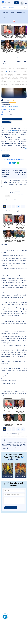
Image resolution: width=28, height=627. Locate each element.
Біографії (6, 12)
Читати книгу (6, 155)
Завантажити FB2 (7, 121)
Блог (12, 12)
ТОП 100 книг (21, 12)
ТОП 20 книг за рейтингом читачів (14, 18)
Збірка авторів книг (14, 15)
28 (18, 206)
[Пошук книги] (25, 7)
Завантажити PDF (7, 118)
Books (8, 3)
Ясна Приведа (19, 69)
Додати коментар (11, 508)
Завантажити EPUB (17, 118)
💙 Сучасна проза (11, 71)
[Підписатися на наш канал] (14, 21)
